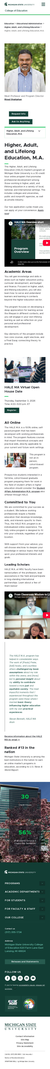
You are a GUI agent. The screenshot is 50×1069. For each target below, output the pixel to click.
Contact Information (25, 1036)
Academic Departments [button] (22, 892)
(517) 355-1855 (16, 1054)
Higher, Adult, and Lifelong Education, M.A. (20, 132)
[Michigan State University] (19, 4)
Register (11, 410)
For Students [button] (15, 900)
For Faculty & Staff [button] (20, 909)
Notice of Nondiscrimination (14, 1058)
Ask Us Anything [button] (21, 122)
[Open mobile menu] (43, 4)
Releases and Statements (25, 962)
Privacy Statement (25, 1043)
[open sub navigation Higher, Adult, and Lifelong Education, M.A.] (39, 130)
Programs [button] (12, 883)
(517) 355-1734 (13, 932)
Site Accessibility (25, 1046)
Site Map (25, 1040)
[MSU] (25, 874)
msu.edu (29, 1054)
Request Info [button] (19, 114)
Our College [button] (14, 917)
